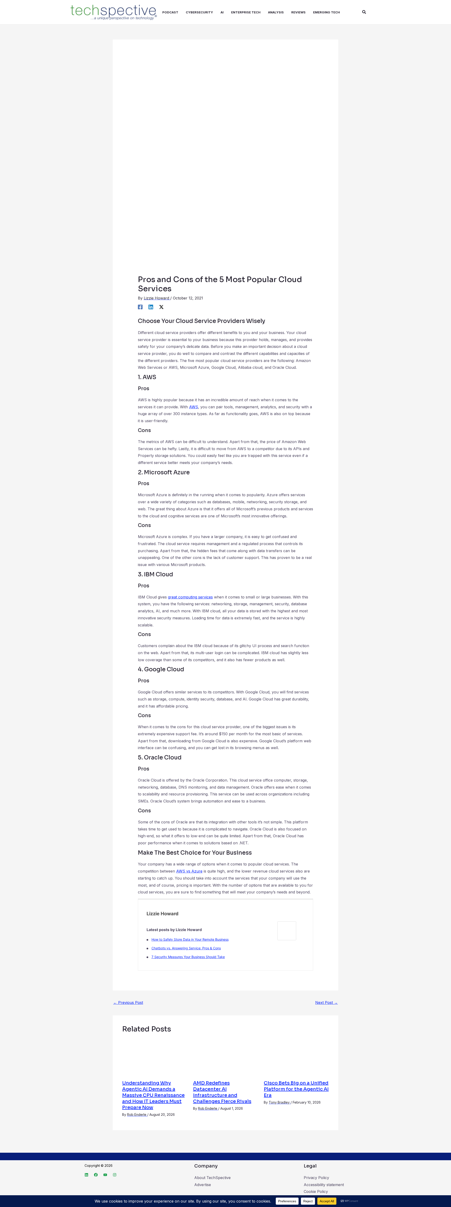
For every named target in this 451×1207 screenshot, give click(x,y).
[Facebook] (140, 306)
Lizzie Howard (163, 913)
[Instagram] (115, 1175)
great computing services (190, 597)
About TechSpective (212, 1177)
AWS (193, 407)
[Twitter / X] (161, 306)
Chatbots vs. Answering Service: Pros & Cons (186, 948)
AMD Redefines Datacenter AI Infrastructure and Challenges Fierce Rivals (222, 1092)
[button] (364, 12)
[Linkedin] (150, 306)
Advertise (202, 1184)
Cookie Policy (316, 1191)
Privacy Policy (316, 1177)
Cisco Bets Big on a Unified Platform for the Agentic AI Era (296, 1089)
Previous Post (128, 1002)
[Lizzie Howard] (286, 930)
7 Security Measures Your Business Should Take (188, 957)
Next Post (326, 1002)
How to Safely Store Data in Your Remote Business (190, 939)
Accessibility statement (324, 1184)
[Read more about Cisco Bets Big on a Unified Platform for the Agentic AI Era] (296, 1056)
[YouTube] (105, 1175)
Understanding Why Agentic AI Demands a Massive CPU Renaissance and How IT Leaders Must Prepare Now (153, 1095)
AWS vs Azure (189, 871)
